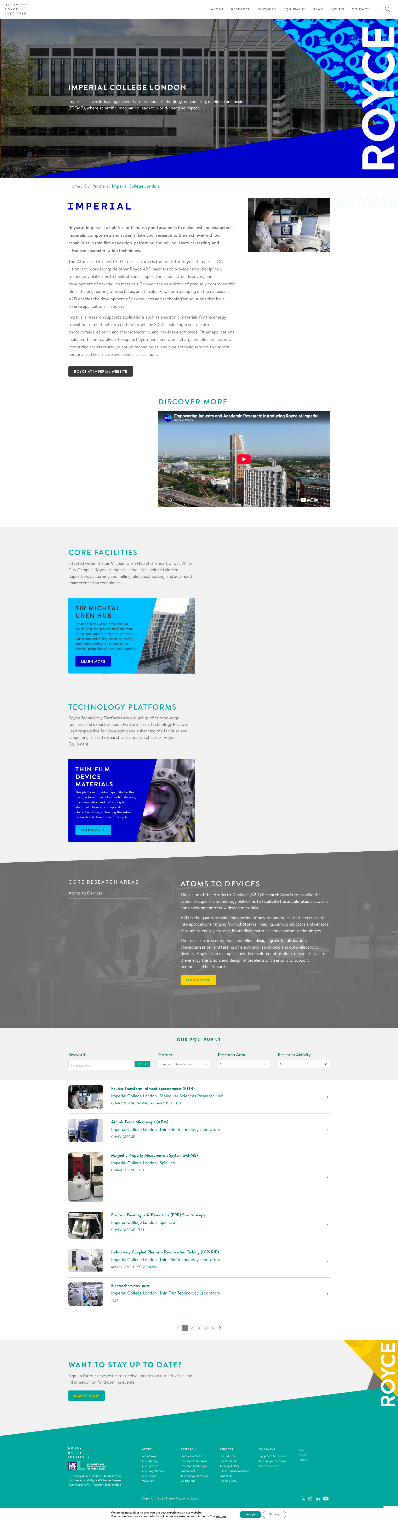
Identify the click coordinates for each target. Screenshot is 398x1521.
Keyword (76, 1055)
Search (142, 1064)
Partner (165, 1055)
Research (241, 9)
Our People (149, 1476)
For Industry (227, 1456)
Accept (250, 1514)
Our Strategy (150, 1461)
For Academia (228, 1461)
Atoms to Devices (85, 893)
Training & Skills (229, 1466)
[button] (192, 1328)
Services (267, 9)
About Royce (150, 1456)
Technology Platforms (194, 1476)
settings (221, 1516)
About (217, 9)
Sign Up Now (86, 1395)
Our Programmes (153, 1471)
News (318, 9)
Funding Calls (228, 1481)
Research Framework (194, 1461)
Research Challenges (194, 1466)
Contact (360, 9)
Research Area (231, 1055)
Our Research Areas (193, 1456)
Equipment (294, 9)
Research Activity (294, 1055)
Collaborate (188, 1481)
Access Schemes (269, 1466)
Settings (274, 1514)
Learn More (93, 661)
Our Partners (96, 186)
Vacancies (148, 1481)
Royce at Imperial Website (100, 371)
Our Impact (188, 1471)
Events (337, 9)
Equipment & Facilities (272, 1456)
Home (74, 186)
